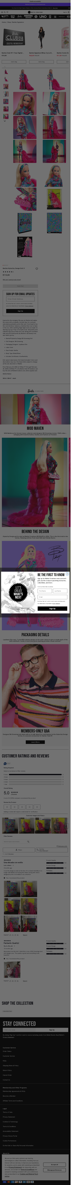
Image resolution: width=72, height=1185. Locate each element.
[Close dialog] (67, 573)
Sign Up (52, 608)
